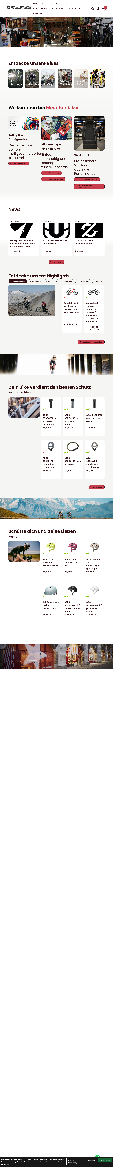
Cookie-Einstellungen (73, 1161)
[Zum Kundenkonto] (98, 8)
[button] (110, 32)
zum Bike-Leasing (52, 173)
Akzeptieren (105, 1160)
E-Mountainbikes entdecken (91, 342)
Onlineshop (39, 3)
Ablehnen (91, 1160)
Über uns (37, 13)
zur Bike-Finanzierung (54, 179)
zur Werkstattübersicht (88, 179)
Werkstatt (74, 8)
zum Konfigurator (20, 163)
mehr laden (57, 262)
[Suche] (92, 8)
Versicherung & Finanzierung (48, 8)
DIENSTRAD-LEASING (60, 3)
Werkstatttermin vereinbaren (85, 186)
